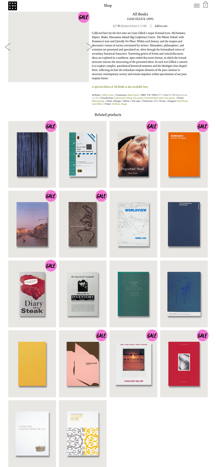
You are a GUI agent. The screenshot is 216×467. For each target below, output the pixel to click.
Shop (68, 6)
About (169, 6)
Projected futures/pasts (154, 98)
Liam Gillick (97, 104)
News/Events (87, 6)
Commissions (114, 6)
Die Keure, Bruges (119, 104)
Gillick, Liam (107, 95)
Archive (136, 6)
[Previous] (8, 47)
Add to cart (161, 26)
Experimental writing (123, 98)
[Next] (89, 47)
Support (152, 6)
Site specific (170, 98)
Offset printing (98, 101)
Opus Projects (133, 95)
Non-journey (138, 98)
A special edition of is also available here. (120, 87)
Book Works (182, 101)
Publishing (51, 6)
